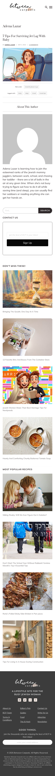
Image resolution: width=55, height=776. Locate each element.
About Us (7, 708)
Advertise (42, 717)
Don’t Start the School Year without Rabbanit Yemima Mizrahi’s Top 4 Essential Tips (26, 564)
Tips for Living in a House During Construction (23, 662)
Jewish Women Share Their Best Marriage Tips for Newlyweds (25, 409)
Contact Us (42, 708)
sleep (26, 93)
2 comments (33, 45)
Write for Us (43, 713)
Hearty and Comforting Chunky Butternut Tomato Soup (27, 458)
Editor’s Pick (25, 708)
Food (22, 717)
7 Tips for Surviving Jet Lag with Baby (24, 38)
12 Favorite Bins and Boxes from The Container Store (26, 360)
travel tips (43, 93)
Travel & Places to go (31, 87)
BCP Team (7, 713)
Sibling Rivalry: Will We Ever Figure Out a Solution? (25, 515)
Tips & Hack (25, 721)
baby (19, 93)
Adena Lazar (10, 45)
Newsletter (42, 721)
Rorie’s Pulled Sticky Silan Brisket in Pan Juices (23, 614)
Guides (23, 713)
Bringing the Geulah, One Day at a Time (20, 311)
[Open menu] (51, 7)
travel (34, 93)
